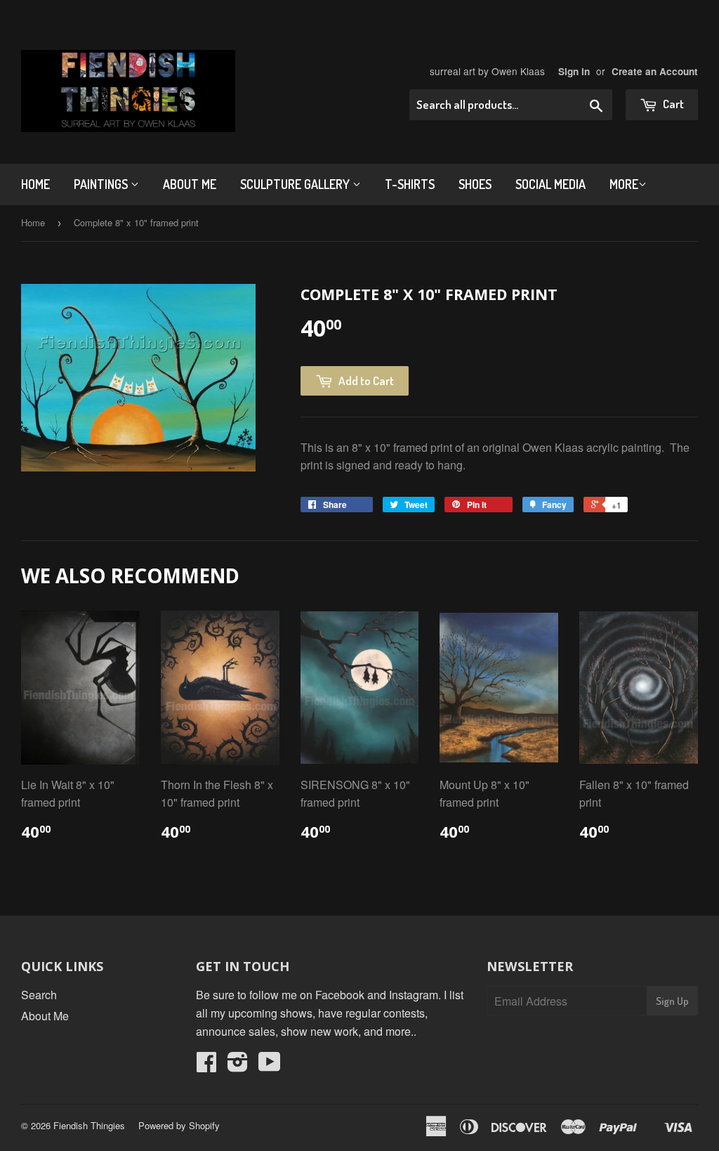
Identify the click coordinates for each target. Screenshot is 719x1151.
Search (39, 995)
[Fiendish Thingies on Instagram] (238, 1066)
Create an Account (655, 71)
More (623, 184)
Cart (672, 103)
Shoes (475, 184)
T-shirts (410, 184)
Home (35, 184)
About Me (189, 184)
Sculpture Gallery (296, 184)
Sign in (574, 71)
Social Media (550, 184)
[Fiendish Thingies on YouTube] (269, 1066)
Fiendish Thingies (89, 1125)
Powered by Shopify (179, 1125)
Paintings (102, 184)
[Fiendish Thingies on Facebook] (206, 1066)
